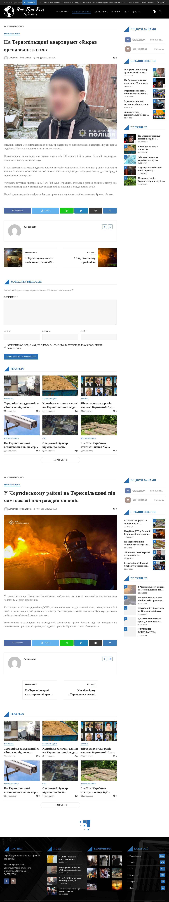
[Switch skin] (154, 12)
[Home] (5, 26)
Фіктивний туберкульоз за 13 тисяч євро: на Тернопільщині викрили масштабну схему (151, 609)
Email (46, 331)
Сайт (84, 331)
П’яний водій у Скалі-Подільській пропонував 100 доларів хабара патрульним (151, 599)
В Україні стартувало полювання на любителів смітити (135, 522)
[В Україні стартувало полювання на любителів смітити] (159, 523)
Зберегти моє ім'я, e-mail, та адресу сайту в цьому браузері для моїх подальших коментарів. (55, 347)
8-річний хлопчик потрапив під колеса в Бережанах (136, 103)
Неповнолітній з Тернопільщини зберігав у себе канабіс (151, 179)
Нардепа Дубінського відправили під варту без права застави (77, 3)
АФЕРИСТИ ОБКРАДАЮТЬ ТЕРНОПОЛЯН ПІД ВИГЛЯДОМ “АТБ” (148, 631)
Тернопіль (8, 399)
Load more (60, 460)
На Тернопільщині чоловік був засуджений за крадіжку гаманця (137, 543)
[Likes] (159, 2)
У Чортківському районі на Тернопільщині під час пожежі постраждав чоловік (151, 588)
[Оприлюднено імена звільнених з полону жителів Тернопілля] (159, 93)
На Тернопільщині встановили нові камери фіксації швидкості (20, 445)
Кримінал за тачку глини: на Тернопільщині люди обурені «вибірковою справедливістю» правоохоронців (60, 405)
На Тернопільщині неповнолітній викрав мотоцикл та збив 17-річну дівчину (136, 899)
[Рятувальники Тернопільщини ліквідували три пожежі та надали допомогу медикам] (159, 868)
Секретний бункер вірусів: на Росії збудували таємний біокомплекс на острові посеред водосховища (58, 445)
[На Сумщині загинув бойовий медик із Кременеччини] (130, 138)
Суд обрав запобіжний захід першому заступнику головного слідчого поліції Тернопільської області (150, 169)
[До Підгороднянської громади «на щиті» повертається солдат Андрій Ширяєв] (130, 621)
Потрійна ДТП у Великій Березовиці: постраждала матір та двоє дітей (137, 533)
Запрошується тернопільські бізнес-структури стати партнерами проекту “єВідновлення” (135, 113)
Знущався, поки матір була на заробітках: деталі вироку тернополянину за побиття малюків (135, 71)
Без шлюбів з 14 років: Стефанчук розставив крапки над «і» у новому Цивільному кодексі (136, 564)
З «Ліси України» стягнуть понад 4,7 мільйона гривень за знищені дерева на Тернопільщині (95, 445)
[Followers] (163, 2)
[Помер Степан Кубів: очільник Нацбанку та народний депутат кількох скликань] (159, 889)
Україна (84, 399)
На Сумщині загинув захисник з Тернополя (136, 81)
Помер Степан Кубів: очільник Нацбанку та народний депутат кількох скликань (136, 888)
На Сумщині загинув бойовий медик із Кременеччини (149, 137)
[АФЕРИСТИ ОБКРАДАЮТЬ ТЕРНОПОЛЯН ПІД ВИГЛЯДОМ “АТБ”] (130, 632)
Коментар (10, 297)
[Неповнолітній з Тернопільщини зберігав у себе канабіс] (130, 181)
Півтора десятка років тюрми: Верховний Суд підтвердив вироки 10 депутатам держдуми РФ (98, 405)
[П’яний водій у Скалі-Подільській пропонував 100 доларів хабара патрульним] (130, 600)
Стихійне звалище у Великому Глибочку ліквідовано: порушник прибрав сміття (136, 878)
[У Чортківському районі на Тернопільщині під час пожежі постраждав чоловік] (130, 589)
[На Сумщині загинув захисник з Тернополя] (159, 83)
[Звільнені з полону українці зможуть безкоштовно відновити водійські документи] (130, 159)
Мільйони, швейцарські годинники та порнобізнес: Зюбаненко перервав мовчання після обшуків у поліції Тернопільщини (137, 554)
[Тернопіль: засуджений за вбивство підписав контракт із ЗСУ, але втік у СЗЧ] (22, 386)
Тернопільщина (16, 26)
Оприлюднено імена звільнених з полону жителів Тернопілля (135, 92)
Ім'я (7, 331)
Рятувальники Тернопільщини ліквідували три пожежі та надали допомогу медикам (137, 867)
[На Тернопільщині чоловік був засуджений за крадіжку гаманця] (159, 544)
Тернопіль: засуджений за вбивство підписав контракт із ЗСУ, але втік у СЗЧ (21, 405)
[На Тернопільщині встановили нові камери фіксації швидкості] (22, 425)
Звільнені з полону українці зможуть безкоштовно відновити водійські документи (150, 158)
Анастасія (30, 226)
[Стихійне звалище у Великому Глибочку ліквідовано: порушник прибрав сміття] (159, 879)
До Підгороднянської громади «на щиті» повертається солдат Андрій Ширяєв (149, 620)
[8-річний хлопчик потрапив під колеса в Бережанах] (159, 104)
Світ (44, 438)
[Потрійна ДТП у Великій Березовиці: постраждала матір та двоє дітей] (159, 534)
